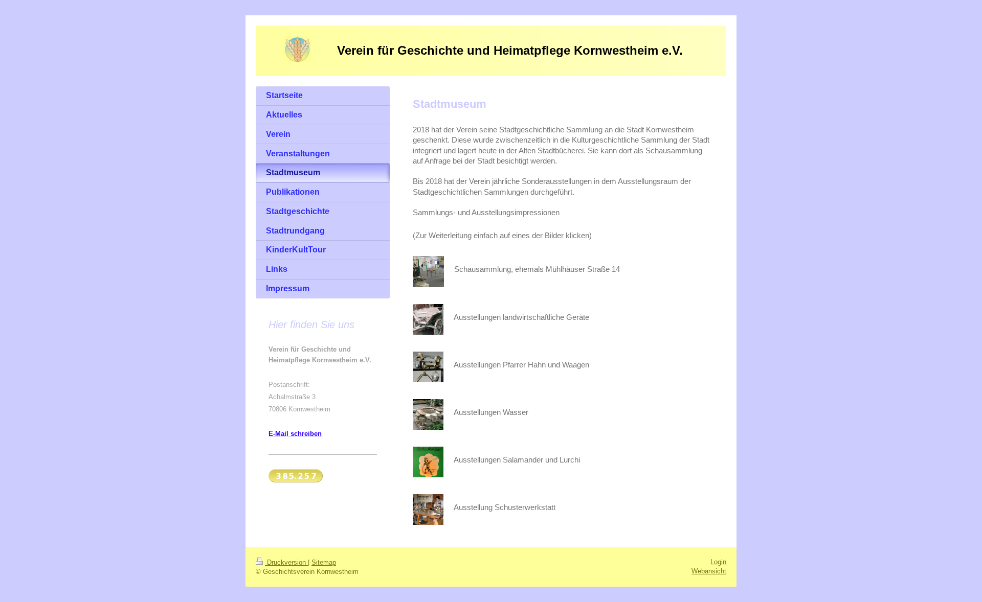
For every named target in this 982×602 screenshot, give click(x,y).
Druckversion (286, 562)
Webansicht (708, 571)
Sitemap (323, 562)
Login (718, 562)
